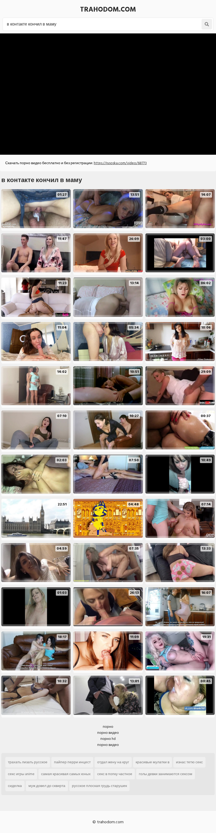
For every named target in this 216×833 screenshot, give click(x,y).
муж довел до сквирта (46, 786)
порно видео (108, 733)
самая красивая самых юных (66, 774)
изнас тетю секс (189, 762)
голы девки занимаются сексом (165, 774)
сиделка (15, 786)
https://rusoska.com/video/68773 (120, 163)
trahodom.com (108, 9)
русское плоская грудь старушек (99, 786)
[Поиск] (207, 24)
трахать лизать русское (27, 762)
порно (108, 727)
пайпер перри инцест (72, 762)
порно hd (108, 739)
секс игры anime (21, 774)
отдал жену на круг (113, 762)
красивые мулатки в (152, 762)
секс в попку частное (114, 774)
